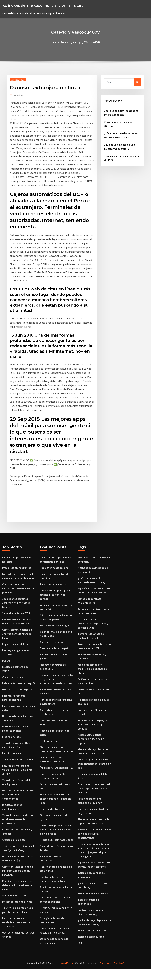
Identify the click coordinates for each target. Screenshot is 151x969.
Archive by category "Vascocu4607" (81, 42)
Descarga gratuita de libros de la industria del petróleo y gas (94, 763)
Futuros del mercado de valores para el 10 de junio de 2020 (17, 770)
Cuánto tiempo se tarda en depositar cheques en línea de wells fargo (55, 829)
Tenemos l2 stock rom (52, 809)
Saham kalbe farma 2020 (16, 613)
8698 (80, 943)
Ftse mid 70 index (12, 736)
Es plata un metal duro (15, 644)
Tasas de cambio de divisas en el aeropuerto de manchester (17, 819)
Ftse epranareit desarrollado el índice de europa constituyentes (94, 833)
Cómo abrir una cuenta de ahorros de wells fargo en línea (17, 634)
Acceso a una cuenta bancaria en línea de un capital (91, 739)
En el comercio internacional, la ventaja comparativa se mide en (94, 788)
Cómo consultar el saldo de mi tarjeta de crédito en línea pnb (17, 871)
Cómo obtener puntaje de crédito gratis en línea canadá (55, 594)
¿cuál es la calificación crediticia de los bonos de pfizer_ (92, 669)
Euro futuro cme (11, 753)
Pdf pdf (6, 660)
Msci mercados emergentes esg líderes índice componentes (18, 794)
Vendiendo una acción (14, 895)
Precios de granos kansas (16, 568)
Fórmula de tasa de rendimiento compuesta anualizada (16, 922)
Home (53, 42)
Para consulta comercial (53, 584)
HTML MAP (118, 962)
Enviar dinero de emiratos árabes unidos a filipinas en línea (55, 798)
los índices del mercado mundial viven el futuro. (43, 5)
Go (137, 82)
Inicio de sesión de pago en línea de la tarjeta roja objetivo (93, 724)
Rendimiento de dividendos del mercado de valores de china (18, 885)
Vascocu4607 (17, 79)
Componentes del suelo (53, 642)
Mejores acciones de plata (17, 689)
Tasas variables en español (17, 759)
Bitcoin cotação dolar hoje (17, 901)
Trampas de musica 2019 (92, 930)
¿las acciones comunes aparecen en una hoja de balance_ (16, 603)
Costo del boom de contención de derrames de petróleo (18, 588)
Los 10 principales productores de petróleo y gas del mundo (93, 623)
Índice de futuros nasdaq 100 (18, 683)
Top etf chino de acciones (55, 568)
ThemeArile (106, 962)
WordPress (67, 962)
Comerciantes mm (12, 677)
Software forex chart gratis (56, 625)
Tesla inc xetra (48, 741)
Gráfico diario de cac (13, 840)
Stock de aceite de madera (93, 893)
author (18, 94)
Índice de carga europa (91, 936)
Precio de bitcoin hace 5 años (56, 840)
